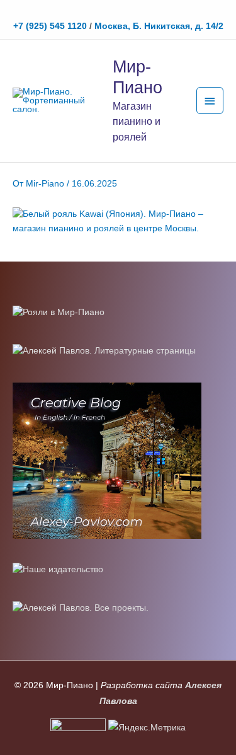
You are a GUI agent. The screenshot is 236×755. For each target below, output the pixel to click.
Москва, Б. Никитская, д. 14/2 (158, 26)
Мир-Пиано (137, 77)
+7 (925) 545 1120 (50, 26)
